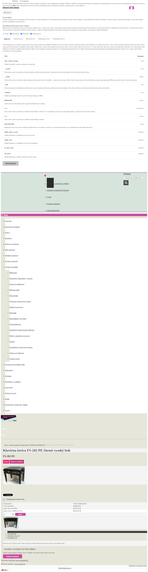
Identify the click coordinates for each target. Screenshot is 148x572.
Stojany (12, 342)
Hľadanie (127, 174)
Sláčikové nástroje (11, 255)
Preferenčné (15, 34)
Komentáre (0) (12, 538)
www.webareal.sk (22, 560)
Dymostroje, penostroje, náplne (16, 405)
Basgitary (8, 238)
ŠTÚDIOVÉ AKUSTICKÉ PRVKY (22, 330)
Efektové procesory (16, 307)
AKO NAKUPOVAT (53, 210)
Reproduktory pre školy (18, 319)
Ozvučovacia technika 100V (15, 364)
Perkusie (8, 376)
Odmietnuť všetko (8, 7)
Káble (7, 399)
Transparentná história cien (15, 499)
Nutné (7, 34)
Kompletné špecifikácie (15, 532)
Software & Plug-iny (17, 353)
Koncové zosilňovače (17, 284)
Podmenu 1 (50, 180)
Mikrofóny (13, 273)
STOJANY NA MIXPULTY (37, 445)
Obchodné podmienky (53, 204)
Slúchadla (13, 313)
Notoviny (8, 221)
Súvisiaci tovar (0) (13, 536)
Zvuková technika (11, 267)
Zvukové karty (15, 359)
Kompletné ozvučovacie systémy (21, 347)
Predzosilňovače (15, 324)
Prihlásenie (15, 1)
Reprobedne (14, 296)
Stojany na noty (10, 393)
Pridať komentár (12, 556)
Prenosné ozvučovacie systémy (20, 301)
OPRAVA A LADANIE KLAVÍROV (58, 184)
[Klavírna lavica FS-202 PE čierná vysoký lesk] (14, 484)
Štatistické (26, 34)
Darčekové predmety (12, 227)
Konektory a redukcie (13, 382)
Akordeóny (9, 370)
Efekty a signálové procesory (20, 336)
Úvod (6, 445)
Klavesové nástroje (12, 244)
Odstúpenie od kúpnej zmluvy (138, 565)
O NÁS (49, 197)
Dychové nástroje (11, 261)
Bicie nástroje (10, 250)
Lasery (7, 410)
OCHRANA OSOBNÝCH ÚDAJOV (58, 190)
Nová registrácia (24, 1)
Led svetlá (8, 387)
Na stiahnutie (11, 534)
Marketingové (36, 34)
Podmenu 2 (50, 185)
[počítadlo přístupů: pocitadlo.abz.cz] (65, 568)
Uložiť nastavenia (10, 163)
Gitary (7, 232)
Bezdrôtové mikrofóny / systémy (21, 278)
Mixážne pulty (15, 290)
